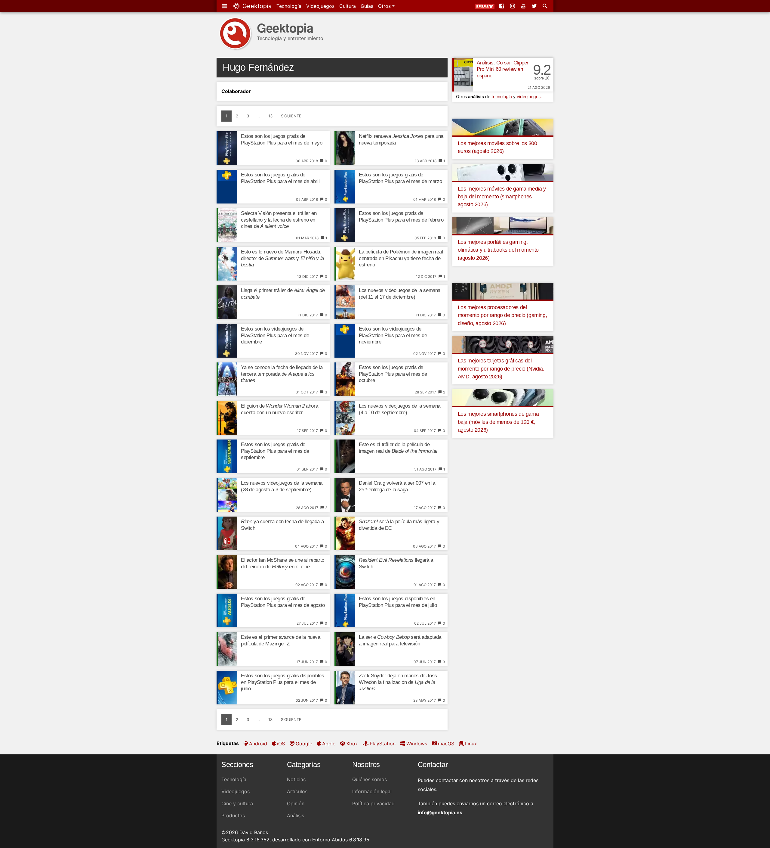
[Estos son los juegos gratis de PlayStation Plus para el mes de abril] (227, 186)
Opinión (295, 803)
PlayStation (383, 744)
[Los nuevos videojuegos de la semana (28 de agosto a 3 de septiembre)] (227, 495)
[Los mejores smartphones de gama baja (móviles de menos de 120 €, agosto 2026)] (502, 397)
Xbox (352, 744)
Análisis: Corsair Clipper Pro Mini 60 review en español (502, 69)
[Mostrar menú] (225, 6)
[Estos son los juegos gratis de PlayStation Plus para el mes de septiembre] (227, 456)
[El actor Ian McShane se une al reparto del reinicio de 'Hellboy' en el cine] (227, 572)
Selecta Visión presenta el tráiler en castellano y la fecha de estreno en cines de (278, 219)
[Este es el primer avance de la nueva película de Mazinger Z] (227, 649)
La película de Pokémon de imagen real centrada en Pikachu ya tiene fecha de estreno (401, 258)
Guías (367, 6)
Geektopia (256, 6)
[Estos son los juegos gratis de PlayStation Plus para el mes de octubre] (344, 379)
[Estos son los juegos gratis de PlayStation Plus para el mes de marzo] (344, 186)
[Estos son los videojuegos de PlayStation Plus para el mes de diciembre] (227, 341)
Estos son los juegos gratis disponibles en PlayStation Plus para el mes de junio (282, 682)
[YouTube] (524, 6)
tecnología (501, 96)
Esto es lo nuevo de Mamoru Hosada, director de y (282, 258)
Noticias (296, 779)
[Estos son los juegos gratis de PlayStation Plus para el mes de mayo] (227, 148)
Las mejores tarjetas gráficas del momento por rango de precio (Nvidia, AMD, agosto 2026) (501, 369)
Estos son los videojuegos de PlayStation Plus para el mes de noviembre (393, 335)
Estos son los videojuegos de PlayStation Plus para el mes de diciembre (275, 335)
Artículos (297, 791)
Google (304, 744)
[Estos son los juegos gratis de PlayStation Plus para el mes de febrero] (344, 225)
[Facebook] (502, 6)
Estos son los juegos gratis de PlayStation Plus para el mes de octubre (393, 374)
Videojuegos (320, 6)
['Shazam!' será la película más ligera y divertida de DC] (344, 533)
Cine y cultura (237, 803)
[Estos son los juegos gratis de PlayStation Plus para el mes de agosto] (227, 610)
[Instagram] (513, 6)
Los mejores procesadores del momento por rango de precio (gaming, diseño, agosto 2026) (502, 315)
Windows (416, 744)
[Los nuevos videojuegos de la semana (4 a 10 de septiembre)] (344, 418)
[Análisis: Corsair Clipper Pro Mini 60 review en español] (462, 75)
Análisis (295, 815)
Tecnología (288, 6)
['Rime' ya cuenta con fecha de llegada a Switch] (227, 533)
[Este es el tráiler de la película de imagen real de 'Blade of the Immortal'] (344, 456)
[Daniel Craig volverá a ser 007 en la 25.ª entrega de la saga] (344, 495)
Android (258, 744)
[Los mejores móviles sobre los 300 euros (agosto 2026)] (502, 126)
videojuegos (529, 96)
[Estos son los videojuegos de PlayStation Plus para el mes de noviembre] (344, 341)
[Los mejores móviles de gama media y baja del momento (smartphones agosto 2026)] (502, 172)
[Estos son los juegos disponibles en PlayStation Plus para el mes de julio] (344, 610)
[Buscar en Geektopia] (545, 6)
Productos (233, 815)
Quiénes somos (369, 779)
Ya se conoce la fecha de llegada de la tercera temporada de (282, 374)
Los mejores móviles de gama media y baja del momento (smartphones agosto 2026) (502, 197)
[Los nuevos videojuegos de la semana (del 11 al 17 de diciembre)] (344, 302)
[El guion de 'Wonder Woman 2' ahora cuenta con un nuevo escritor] (227, 418)
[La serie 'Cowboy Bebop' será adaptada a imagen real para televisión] (344, 649)
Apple (328, 744)
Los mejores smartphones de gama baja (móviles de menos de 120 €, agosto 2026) (498, 422)
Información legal (372, 791)
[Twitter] (534, 6)
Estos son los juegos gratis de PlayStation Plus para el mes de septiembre (275, 451)
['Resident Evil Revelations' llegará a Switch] (344, 572)
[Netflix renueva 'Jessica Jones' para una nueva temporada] (344, 148)
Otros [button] (385, 6)
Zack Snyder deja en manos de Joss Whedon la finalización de (398, 682)
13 (270, 115)
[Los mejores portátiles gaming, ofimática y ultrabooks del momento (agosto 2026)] (502, 225)
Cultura (347, 6)
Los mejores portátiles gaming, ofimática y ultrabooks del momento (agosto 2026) (498, 250)
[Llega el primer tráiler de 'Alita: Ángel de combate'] (227, 302)
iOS (281, 744)
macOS (446, 744)
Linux (471, 744)
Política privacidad (373, 803)
